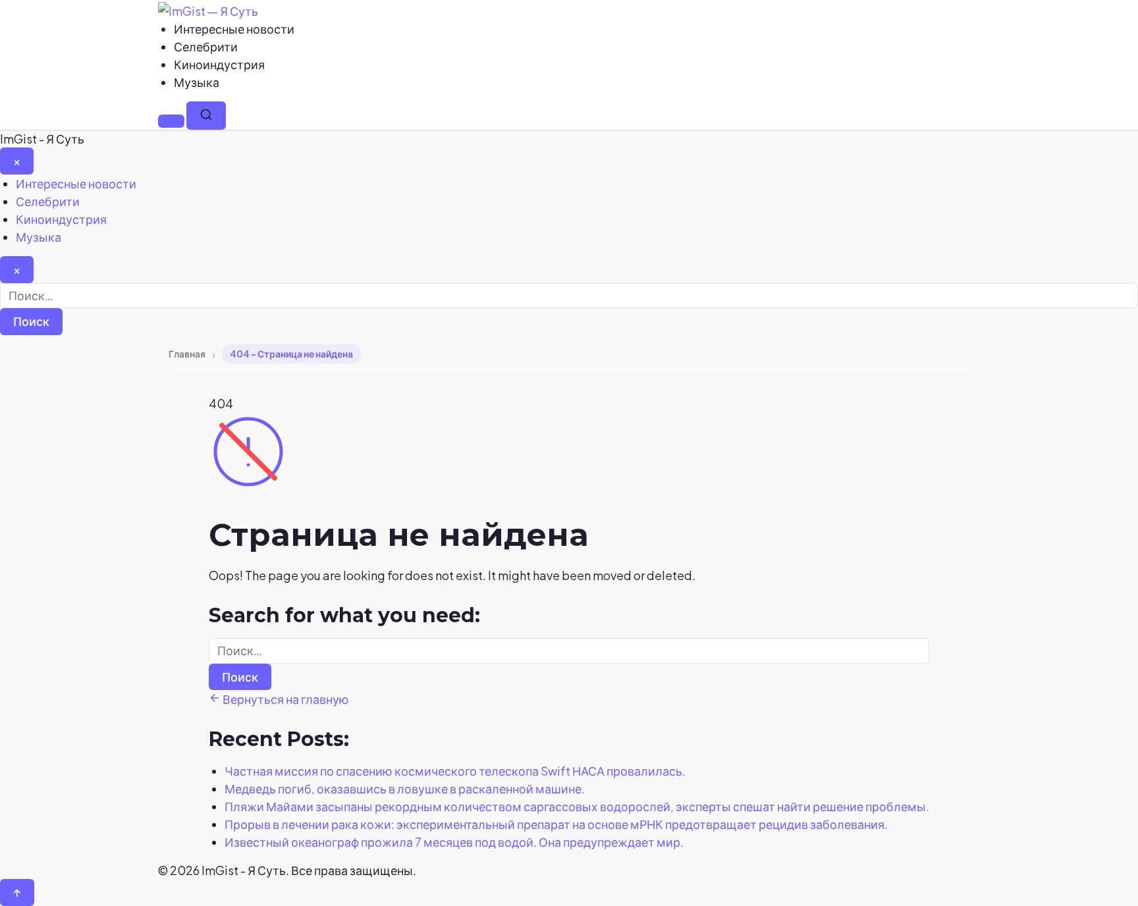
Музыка (196, 82)
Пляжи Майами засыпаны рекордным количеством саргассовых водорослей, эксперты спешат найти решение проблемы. (577, 806)
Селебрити (206, 46)
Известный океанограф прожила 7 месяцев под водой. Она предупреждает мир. (454, 841)
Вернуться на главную (285, 698)
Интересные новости (234, 28)
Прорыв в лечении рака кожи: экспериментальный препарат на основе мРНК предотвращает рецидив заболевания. (556, 824)
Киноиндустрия (219, 64)
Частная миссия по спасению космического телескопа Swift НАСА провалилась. (455, 770)
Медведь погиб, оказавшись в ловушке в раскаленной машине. (405, 788)
